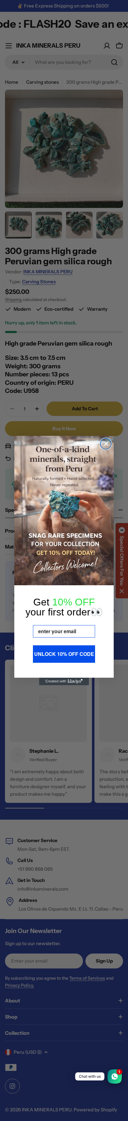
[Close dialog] (105, 443)
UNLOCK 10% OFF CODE (64, 653)
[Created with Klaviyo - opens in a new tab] (64, 681)
